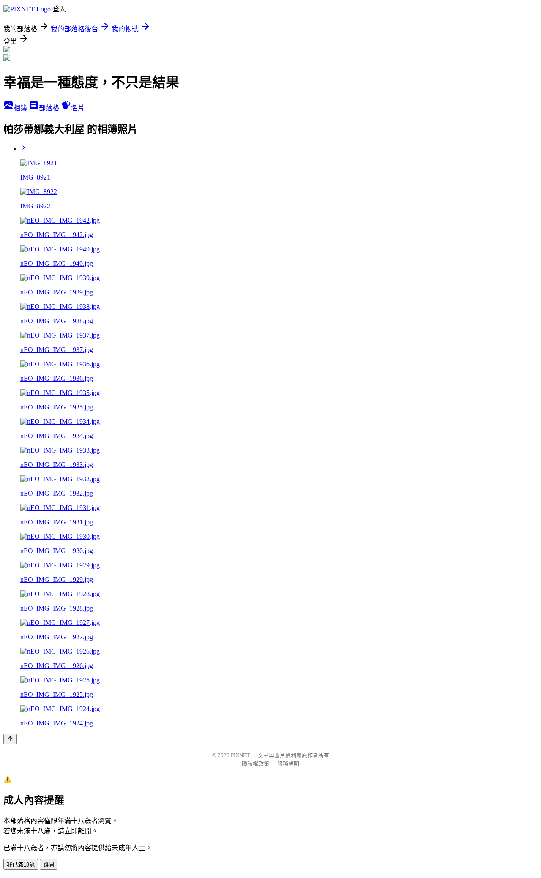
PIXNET (240, 755)
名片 (78, 108)
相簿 (21, 108)
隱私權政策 (255, 764)
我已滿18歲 (21, 865)
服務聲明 (288, 764)
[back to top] (10, 739)
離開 (48, 865)
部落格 (50, 108)
